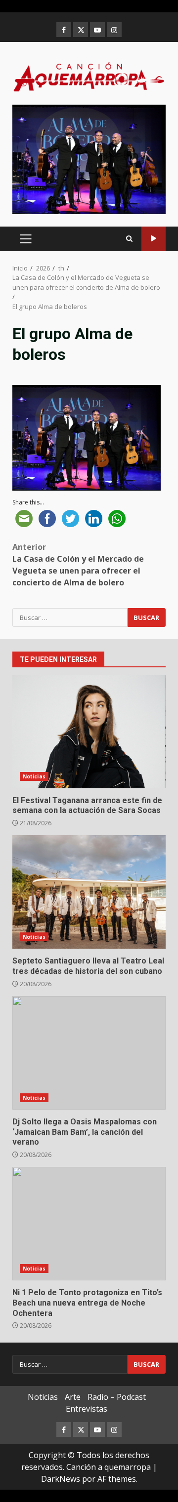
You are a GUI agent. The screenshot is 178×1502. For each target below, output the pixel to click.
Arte (73, 1396)
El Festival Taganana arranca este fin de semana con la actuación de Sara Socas (89, 731)
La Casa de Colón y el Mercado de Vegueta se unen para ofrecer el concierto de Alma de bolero (78, 564)
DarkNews (60, 1478)
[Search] (129, 238)
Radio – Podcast (117, 1396)
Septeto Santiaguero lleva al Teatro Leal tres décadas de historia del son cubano (89, 892)
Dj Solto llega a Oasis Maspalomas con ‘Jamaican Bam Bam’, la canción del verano (89, 1053)
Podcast (153, 239)
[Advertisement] (89, 158)
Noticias (34, 776)
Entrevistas (86, 1408)
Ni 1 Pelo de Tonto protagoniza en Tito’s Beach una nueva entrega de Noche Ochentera (89, 1223)
